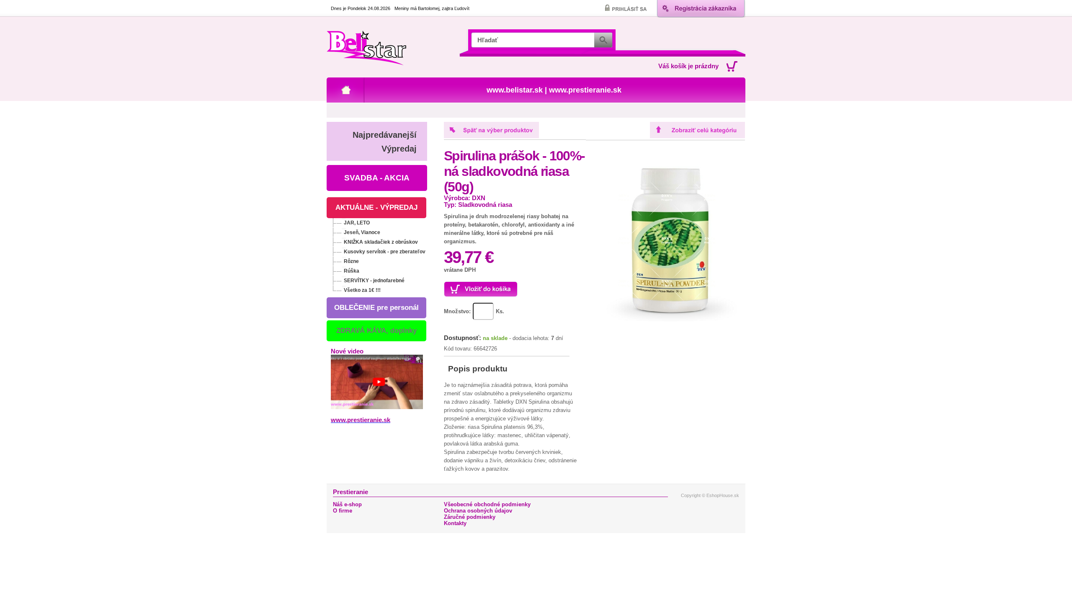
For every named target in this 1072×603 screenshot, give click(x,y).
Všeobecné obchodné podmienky (487, 504)
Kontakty (455, 523)
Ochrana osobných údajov (478, 511)
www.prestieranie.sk (585, 90)
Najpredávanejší (385, 134)
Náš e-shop (347, 504)
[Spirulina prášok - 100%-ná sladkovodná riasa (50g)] (667, 322)
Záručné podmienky (469, 517)
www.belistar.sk (515, 90)
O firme (342, 511)
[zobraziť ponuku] (344, 219)
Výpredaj (399, 148)
